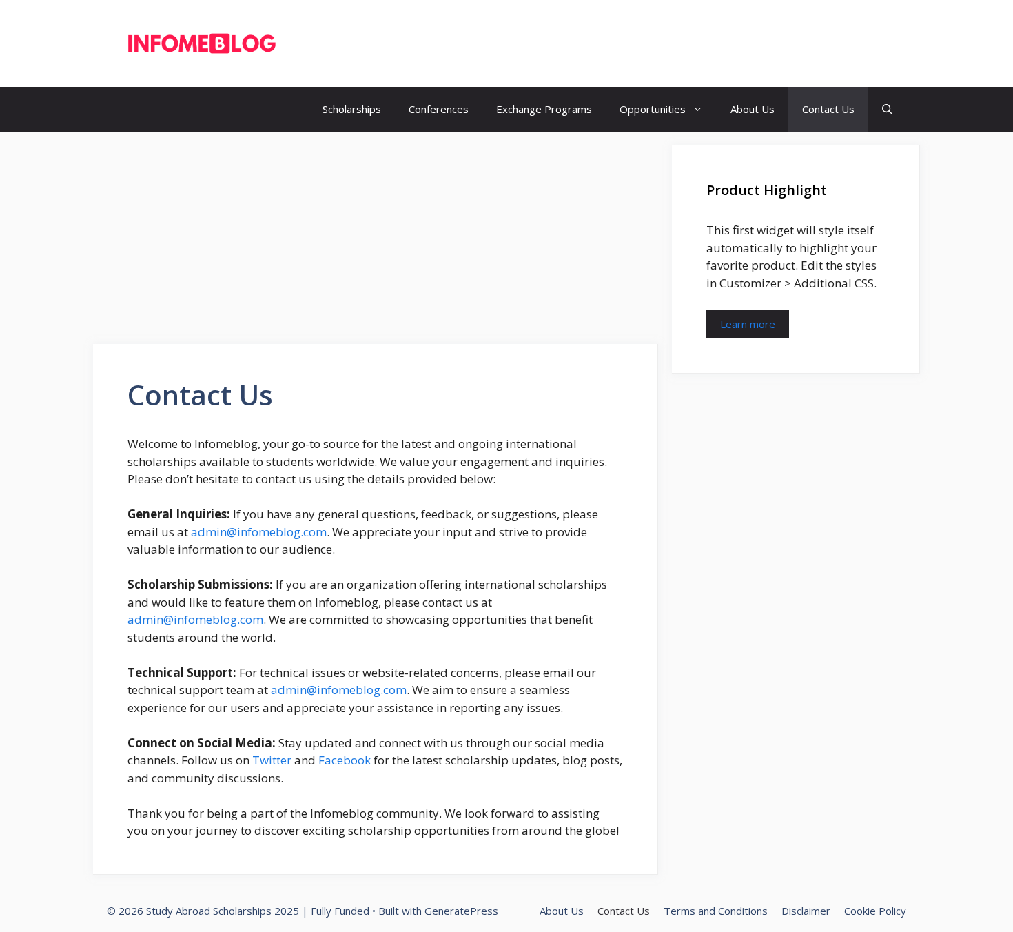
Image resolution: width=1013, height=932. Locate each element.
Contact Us (828, 109)
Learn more (747, 324)
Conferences (439, 109)
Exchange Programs (544, 109)
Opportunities (653, 109)
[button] (887, 109)
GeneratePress (461, 911)
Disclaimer (805, 911)
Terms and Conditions (716, 911)
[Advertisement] (375, 241)
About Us (752, 109)
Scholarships (352, 109)
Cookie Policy (875, 911)
